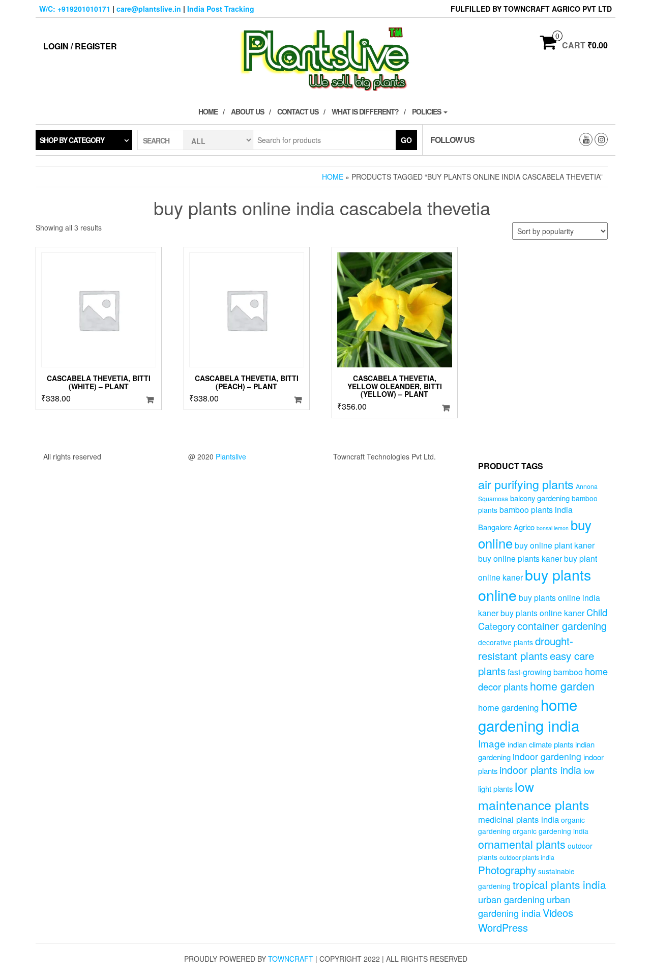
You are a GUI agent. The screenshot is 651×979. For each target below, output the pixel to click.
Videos (558, 912)
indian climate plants (540, 744)
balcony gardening (540, 498)
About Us (247, 111)
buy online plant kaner (555, 545)
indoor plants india (540, 769)
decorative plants (505, 642)
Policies (427, 111)
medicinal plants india (518, 819)
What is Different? (365, 111)
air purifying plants (526, 484)
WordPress (503, 927)
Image (492, 743)
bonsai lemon (553, 528)
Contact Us (297, 111)
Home (208, 111)
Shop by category (72, 140)
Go (406, 140)
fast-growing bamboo (545, 671)
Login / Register (80, 46)
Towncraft (290, 959)
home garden (562, 686)
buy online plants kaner (520, 558)
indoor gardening (547, 756)
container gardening (562, 625)
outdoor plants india (526, 857)
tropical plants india (559, 884)
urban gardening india (524, 905)
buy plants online (534, 585)
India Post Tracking (220, 9)
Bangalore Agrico (506, 527)
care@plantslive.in (148, 9)
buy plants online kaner (542, 612)
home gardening (508, 707)
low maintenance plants (533, 795)
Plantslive (231, 456)
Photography (507, 869)
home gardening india (528, 715)
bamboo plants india (536, 509)
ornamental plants (522, 844)
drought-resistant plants (525, 648)
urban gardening (511, 899)
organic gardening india (550, 831)
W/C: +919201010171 (74, 9)
